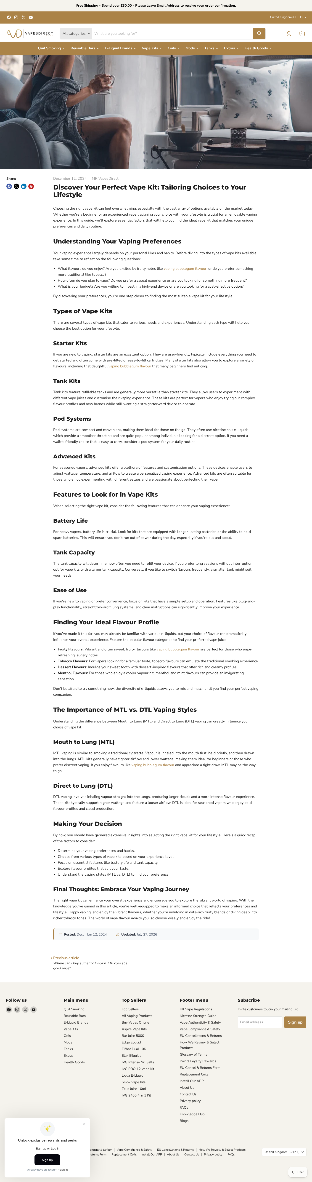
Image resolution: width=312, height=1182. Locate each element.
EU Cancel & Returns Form (200, 1067)
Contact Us (188, 1094)
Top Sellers (130, 1009)
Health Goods (257, 48)
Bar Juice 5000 (133, 1035)
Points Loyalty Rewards (198, 1061)
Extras (230, 48)
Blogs (184, 1120)
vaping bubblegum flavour (185, 268)
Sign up (295, 1022)
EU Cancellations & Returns (201, 1035)
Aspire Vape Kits (134, 1029)
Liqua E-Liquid (132, 1075)
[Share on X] (16, 186)
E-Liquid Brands (119, 48)
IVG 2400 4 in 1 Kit (136, 1095)
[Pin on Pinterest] (31, 186)
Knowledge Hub (192, 1114)
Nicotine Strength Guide (198, 1016)
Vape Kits (150, 48)
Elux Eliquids (131, 1055)
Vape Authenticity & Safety (200, 1022)
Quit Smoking (50, 48)
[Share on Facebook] (9, 186)
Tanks (209, 48)
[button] (288, 34)
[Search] (259, 33)
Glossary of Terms (193, 1054)
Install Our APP (192, 1081)
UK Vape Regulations (196, 1009)
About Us (187, 1087)
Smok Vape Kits (133, 1082)
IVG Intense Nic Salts (138, 1062)
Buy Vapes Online (135, 1022)
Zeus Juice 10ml (134, 1088)
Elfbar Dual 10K (134, 1049)
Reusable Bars (83, 48)
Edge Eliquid (131, 1042)
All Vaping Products (137, 1016)
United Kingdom (286, 17)
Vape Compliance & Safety (200, 1029)
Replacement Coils (194, 1074)
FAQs (184, 1107)
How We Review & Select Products (222, 1150)
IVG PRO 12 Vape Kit (138, 1069)
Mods (190, 48)
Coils (172, 48)
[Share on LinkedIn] (23, 186)
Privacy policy (190, 1101)
